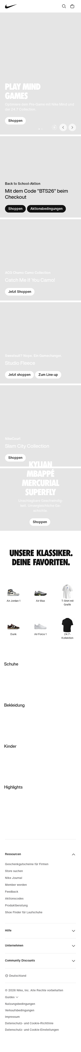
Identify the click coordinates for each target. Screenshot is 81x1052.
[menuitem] (12, 997)
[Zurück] (63, 127)
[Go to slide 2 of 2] (41, 129)
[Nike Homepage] (11, 6)
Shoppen (15, 120)
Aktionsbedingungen (46, 208)
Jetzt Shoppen (19, 291)
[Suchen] (64, 6)
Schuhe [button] (11, 664)
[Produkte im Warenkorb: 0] (72, 6)
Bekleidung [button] (14, 705)
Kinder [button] (10, 746)
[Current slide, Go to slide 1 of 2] (39, 129)
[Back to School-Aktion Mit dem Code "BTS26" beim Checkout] (40, 177)
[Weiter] (72, 127)
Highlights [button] (13, 787)
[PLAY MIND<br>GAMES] (40, 74)
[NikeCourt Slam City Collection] (40, 426)
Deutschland (17, 975)
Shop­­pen (15, 457)
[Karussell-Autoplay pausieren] (54, 127)
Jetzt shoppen (19, 374)
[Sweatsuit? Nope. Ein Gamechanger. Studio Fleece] (40, 343)
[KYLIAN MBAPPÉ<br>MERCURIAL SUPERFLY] (40, 499)
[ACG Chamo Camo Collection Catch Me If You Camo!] (40, 260)
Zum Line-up (48, 374)
